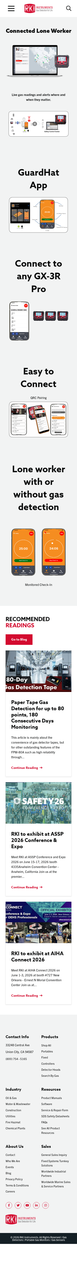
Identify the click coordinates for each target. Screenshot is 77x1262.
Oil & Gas (11, 1098)
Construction (13, 1110)
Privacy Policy (14, 1179)
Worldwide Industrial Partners (53, 1173)
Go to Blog (19, 639)
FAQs (44, 1122)
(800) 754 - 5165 (16, 1059)
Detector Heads (50, 1069)
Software (46, 1104)
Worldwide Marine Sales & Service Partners (55, 1184)
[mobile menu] (11, 8)
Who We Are (13, 1161)
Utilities (10, 1116)
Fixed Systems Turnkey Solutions (55, 1163)
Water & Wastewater (18, 1104)
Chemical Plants (15, 1128)
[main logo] (39, 8)
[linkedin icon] (36, 1205)
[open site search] (68, 8)
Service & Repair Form (54, 1110)
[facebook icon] (9, 1205)
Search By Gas (50, 1075)
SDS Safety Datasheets (55, 1116)
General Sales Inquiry (54, 1154)
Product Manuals (51, 1098)
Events (10, 1167)
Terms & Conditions (17, 1185)
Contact (10, 1154)
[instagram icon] (45, 1205)
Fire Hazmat (13, 1122)
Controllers (48, 1063)
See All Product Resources (50, 1130)
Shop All (46, 1045)
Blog (8, 1173)
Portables (47, 1051)
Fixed (44, 1057)
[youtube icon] (27, 1205)
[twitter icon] (18, 1205)
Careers (10, 1191)
